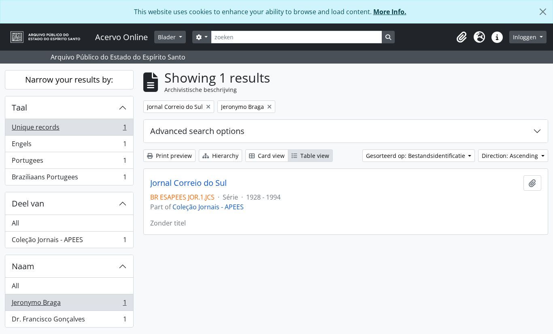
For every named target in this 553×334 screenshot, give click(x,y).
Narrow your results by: (69, 79)
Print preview (173, 156)
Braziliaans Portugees (69, 178)
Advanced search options (197, 131)
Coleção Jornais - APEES (69, 241)
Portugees (69, 162)
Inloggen (525, 37)
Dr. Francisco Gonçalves (69, 321)
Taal (19, 107)
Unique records (69, 129)
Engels (69, 145)
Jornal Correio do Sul (188, 183)
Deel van (28, 203)
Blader (167, 37)
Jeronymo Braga (69, 304)
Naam (23, 266)
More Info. (389, 11)
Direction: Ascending (511, 156)
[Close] (543, 11)
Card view (270, 156)
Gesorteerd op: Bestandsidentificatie (416, 156)
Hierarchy (224, 156)
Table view (314, 156)
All (15, 223)
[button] (461, 37)
